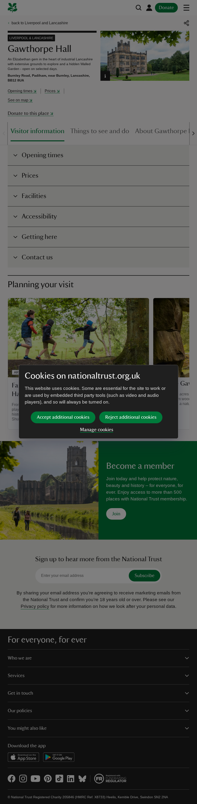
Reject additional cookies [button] (130, 417)
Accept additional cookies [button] (63, 417)
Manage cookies (96, 429)
